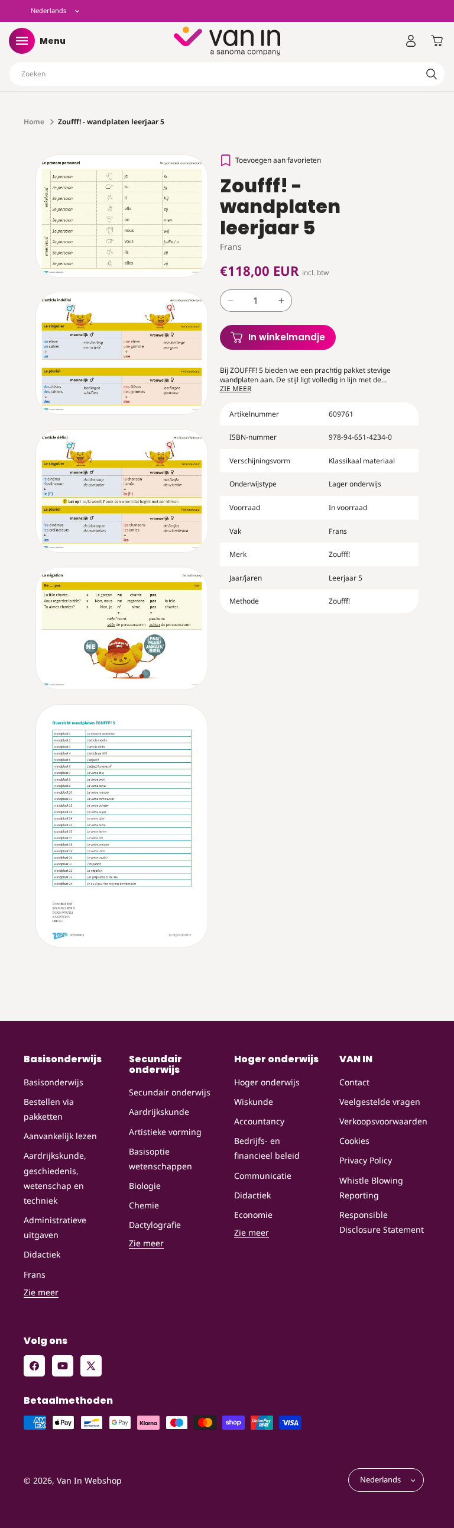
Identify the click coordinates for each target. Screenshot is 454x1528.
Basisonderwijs (53, 1082)
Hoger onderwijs (267, 1082)
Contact (354, 1082)
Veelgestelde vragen (379, 1101)
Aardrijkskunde (159, 1111)
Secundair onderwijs (169, 1092)
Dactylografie (155, 1224)
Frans (35, 1274)
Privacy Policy (365, 1160)
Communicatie (262, 1175)
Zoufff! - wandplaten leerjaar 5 (111, 122)
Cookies (354, 1140)
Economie (253, 1214)
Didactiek (42, 1254)
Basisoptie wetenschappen (160, 1159)
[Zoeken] (432, 74)
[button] (22, 41)
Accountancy (259, 1121)
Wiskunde (253, 1101)
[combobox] (227, 74)
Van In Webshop (89, 1480)
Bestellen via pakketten (49, 1109)
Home (34, 122)
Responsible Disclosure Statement (381, 1222)
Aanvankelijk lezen (60, 1136)
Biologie (145, 1185)
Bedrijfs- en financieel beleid (267, 1148)
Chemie (144, 1205)
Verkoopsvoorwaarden (383, 1121)
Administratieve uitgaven (55, 1227)
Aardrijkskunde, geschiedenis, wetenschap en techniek (55, 1178)
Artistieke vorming (165, 1131)
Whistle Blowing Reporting (371, 1188)
